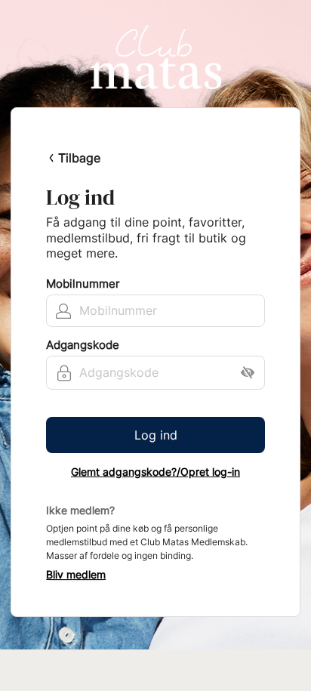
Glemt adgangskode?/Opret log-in (155, 472)
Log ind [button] (155, 435)
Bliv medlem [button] (76, 574)
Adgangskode (82, 345)
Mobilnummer (83, 284)
